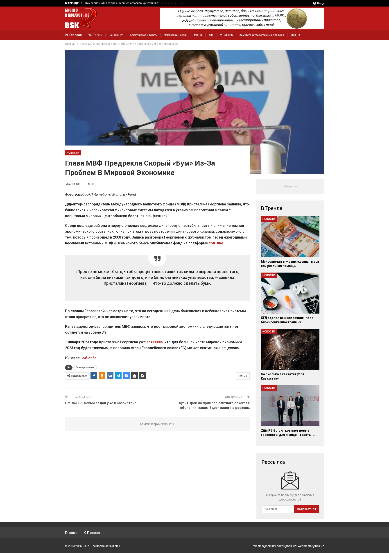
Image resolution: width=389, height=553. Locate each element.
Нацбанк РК (116, 35)
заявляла (155, 342)
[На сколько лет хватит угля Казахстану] (290, 349)
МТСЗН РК (226, 35)
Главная (75, 35)
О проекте (92, 533)
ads (211, 35)
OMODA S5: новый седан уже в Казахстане (100, 403)
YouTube (216, 243)
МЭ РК (198, 35)
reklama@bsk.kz (264, 546)
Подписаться (306, 509)
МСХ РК (295, 35)
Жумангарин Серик (175, 35)
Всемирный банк (85, 367)
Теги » (97, 35)
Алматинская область (143, 35)
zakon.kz (89, 357)
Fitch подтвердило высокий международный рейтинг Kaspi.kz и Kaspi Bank (133, 3)
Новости (73, 152)
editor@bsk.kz (286, 546)
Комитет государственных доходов (262, 35)
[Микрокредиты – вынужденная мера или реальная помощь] (290, 236)
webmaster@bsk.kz (311, 546)
